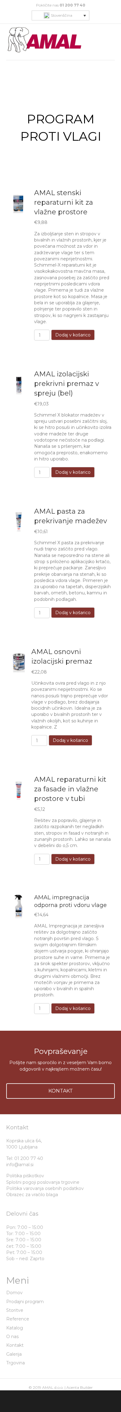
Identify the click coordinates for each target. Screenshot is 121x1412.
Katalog (14, 1328)
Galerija (14, 1354)
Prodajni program (25, 1301)
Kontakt (15, 1345)
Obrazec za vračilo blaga (32, 1194)
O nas (12, 1336)
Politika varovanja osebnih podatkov (45, 1188)
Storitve (14, 1310)
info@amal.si (20, 1164)
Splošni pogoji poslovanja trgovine (42, 1182)
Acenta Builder (79, 1387)
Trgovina (15, 1363)
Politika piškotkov (25, 1176)
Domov (14, 1292)
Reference (17, 1319)
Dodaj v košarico (73, 335)
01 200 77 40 (72, 5)
